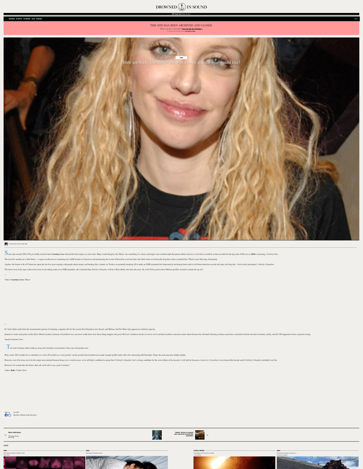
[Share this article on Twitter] (9, 415)
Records (12, 19)
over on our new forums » (192, 28)
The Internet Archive (190, 31)
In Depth (19, 19)
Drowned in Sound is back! (94, 453)
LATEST (6, 445)
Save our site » (181, 14)
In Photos (26, 19)
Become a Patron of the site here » (25, 415)
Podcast (39, 19)
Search (356, 18)
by (13, 244)
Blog (33, 19)
